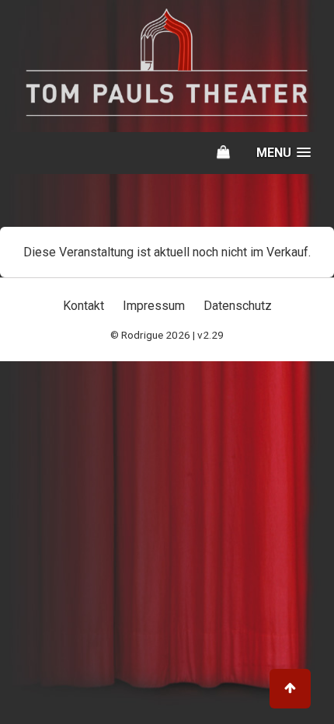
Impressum (154, 305)
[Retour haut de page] (290, 688)
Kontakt (83, 305)
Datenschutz (238, 305)
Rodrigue (142, 335)
